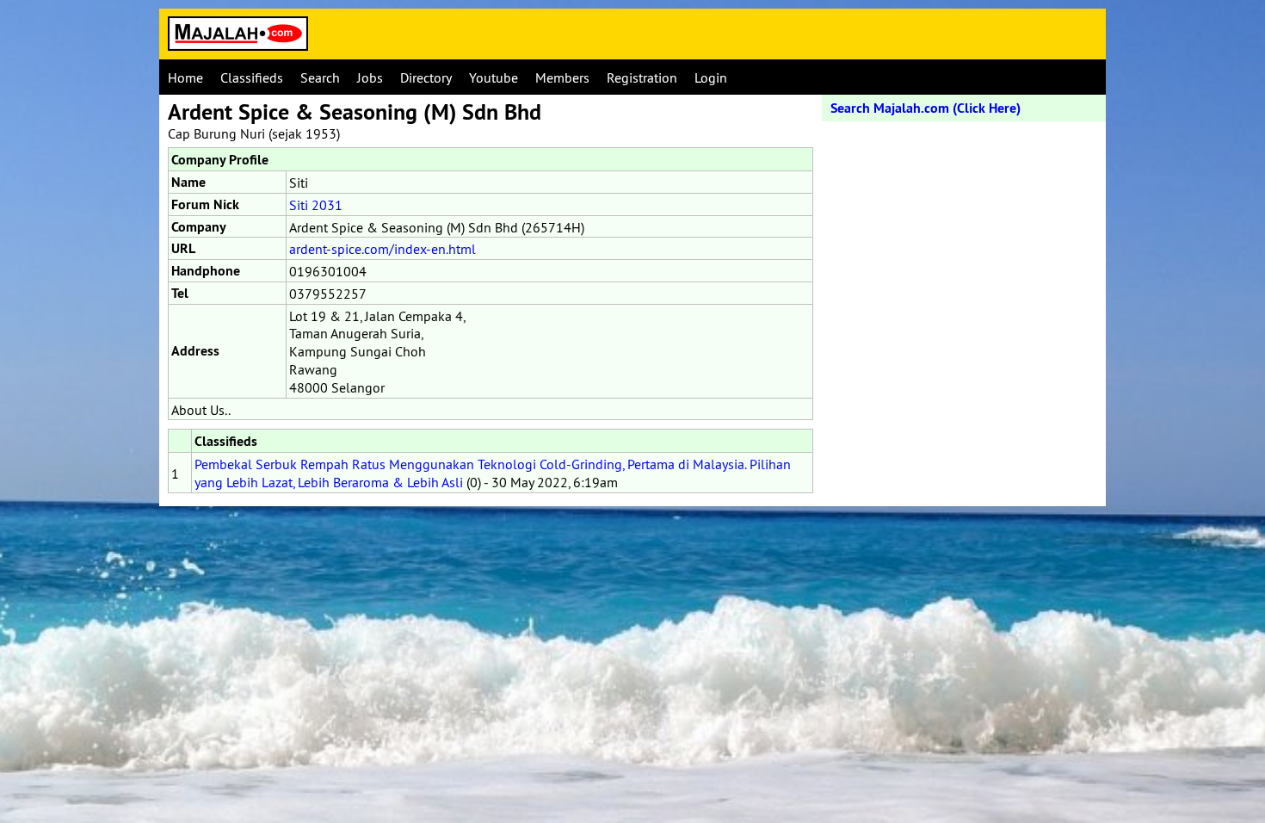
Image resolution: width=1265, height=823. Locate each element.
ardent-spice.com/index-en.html (382, 248)
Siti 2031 (315, 204)
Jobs (370, 77)
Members (562, 77)
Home (185, 77)
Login (710, 77)
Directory (426, 77)
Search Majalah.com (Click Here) (925, 108)
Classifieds (251, 77)
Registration (642, 77)
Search (320, 77)
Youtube (493, 77)
